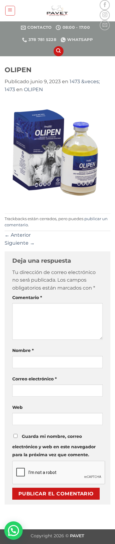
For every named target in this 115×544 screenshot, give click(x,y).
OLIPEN (33, 89)
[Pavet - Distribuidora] (57, 10)
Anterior (18, 235)
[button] (10, 11)
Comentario (27, 297)
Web (17, 407)
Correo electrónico (34, 379)
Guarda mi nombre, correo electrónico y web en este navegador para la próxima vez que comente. (54, 445)
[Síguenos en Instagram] (105, 15)
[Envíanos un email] (105, 25)
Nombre (23, 350)
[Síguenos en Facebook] (105, 5)
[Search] (58, 51)
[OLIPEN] (57, 153)
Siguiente (20, 243)
